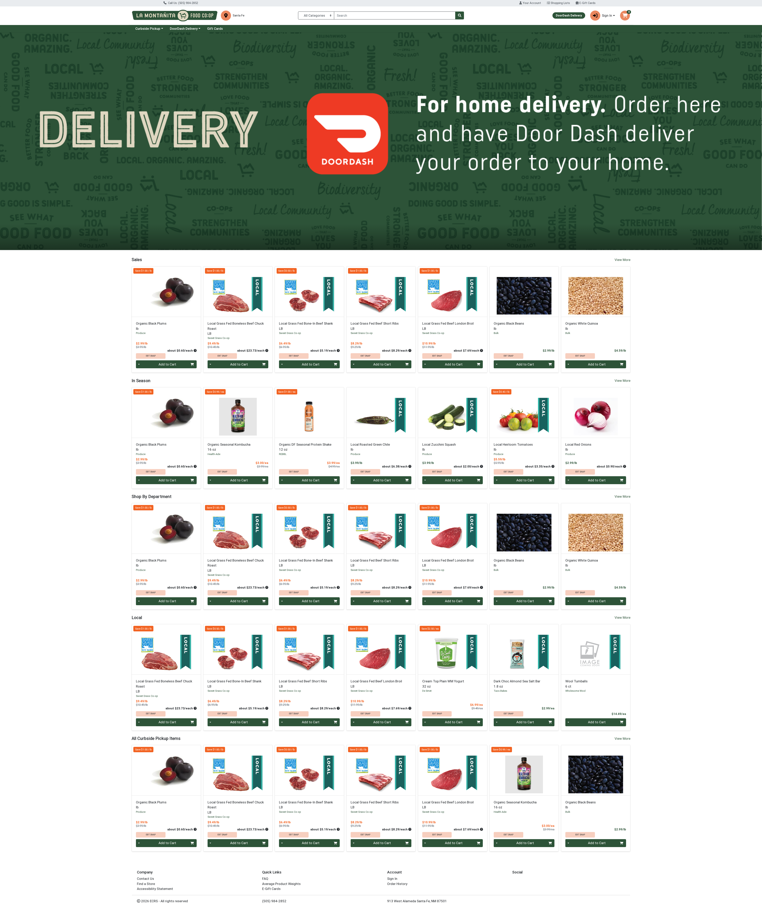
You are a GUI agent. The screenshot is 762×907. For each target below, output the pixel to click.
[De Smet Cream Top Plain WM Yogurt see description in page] (452, 649)
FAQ (265, 879)
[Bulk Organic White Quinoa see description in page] (595, 291)
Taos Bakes (500, 690)
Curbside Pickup (147, 29)
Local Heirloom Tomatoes (513, 446)
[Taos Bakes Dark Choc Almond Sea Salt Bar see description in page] (524, 649)
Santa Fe (238, 15)
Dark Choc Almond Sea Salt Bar (517, 683)
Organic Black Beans (509, 325)
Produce (140, 333)
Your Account (531, 3)
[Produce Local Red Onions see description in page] (595, 413)
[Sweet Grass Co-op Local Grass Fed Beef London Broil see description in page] (452, 291)
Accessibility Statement (155, 889)
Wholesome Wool (575, 690)
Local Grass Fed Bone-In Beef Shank (306, 325)
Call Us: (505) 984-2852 (182, 3)
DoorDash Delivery (184, 29)
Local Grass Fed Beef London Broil (448, 325)
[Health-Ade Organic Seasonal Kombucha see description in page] (237, 413)
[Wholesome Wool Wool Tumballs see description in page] (595, 649)
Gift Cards (215, 29)
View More (622, 260)
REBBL (283, 454)
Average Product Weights (281, 884)
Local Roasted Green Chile (370, 446)
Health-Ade (214, 454)
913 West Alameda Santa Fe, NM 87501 (417, 901)
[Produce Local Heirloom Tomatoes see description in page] (524, 413)
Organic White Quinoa (581, 325)
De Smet (427, 690)
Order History (397, 884)
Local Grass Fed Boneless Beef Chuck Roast (236, 328)
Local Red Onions (578, 446)
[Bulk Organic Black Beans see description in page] (524, 291)
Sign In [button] (607, 15)
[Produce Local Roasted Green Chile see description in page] (381, 413)
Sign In (392, 879)
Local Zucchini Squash (439, 446)
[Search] (459, 15)
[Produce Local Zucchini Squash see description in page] (452, 413)
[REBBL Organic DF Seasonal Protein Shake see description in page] (309, 413)
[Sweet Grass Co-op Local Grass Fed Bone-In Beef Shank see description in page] (309, 291)
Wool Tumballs (576, 683)
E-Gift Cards (587, 3)
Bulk (496, 333)
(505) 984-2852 (274, 901)
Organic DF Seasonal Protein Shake (305, 446)
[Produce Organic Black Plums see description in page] (166, 291)
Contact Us (145, 879)
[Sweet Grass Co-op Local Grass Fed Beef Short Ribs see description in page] (381, 291)
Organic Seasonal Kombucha (229, 446)
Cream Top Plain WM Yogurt (443, 683)
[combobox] (394, 15)
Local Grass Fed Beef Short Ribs (375, 325)
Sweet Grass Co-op (219, 338)
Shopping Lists (560, 3)
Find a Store (146, 884)
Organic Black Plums (151, 325)
